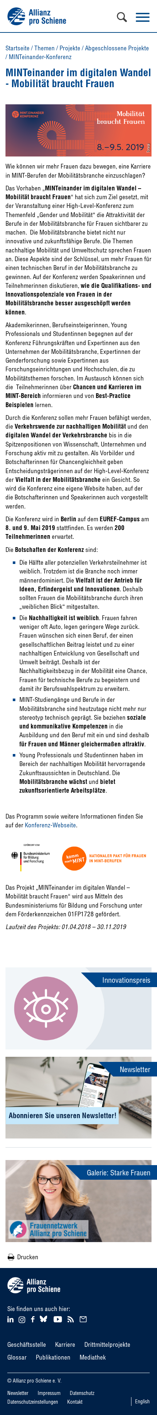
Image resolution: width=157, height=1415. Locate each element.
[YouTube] (58, 1318)
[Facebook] (34, 1318)
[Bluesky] (43, 1322)
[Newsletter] (84, 1318)
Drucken (27, 1257)
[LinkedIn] (11, 1318)
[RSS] (72, 1318)
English (142, 1401)
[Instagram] (21, 1321)
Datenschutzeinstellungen (32, 1402)
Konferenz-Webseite (50, 825)
